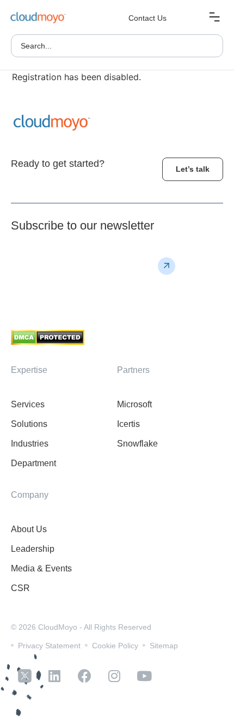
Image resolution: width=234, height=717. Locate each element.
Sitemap (164, 645)
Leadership (32, 548)
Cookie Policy (115, 645)
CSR (20, 588)
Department (33, 463)
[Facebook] (84, 676)
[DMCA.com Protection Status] (47, 341)
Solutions (29, 424)
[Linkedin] (54, 676)
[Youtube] (144, 676)
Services (28, 404)
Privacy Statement (49, 645)
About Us (29, 529)
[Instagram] (114, 676)
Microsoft (134, 404)
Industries (29, 443)
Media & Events (41, 568)
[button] (214, 18)
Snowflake (137, 443)
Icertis (128, 424)
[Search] (209, 46)
